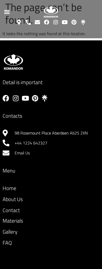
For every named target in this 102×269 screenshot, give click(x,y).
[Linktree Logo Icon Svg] (83, 22)
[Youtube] (64, 22)
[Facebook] (46, 22)
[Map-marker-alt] (19, 22)
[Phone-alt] (28, 22)
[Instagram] (55, 22)
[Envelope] (37, 22)
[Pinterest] (74, 22)
